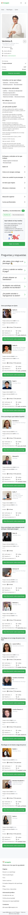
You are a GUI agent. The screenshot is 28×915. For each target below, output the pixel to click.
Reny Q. (14, 533)
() (7, 214)
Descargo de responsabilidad (11, 901)
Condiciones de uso (8, 895)
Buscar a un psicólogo (9, 872)
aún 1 (3, 324)
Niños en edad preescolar (9, 103)
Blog (4, 886)
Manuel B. (15, 456)
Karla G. (14, 310)
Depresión (5, 82)
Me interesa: (5, 61)
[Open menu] (25, 3)
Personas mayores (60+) (9, 92)
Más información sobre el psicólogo (14, 339)
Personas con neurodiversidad (10, 94)
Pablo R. (14, 345)
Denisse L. (15, 602)
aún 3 (3, 435)
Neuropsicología (7, 162)
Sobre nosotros (7, 880)
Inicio (2, 9)
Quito (16, 9)
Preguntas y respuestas (9, 889)
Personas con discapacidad (15, 90)
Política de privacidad (9, 898)
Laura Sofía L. (16, 644)
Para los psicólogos (8, 875)
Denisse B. (15, 569)
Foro (4, 877)
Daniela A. (15, 421)
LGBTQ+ (5, 90)
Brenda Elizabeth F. (18, 781)
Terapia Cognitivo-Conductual (10, 160)
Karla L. (14, 816)
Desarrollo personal (7, 84)
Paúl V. (14, 381)
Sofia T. (14, 492)
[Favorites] (21, 3)
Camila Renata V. (17, 709)
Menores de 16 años (20, 96)
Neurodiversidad (18, 84)
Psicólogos (9, 9)
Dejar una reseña (14, 244)
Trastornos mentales (8, 96)
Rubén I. (14, 749)
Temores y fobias (14, 82)
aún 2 (3, 360)
